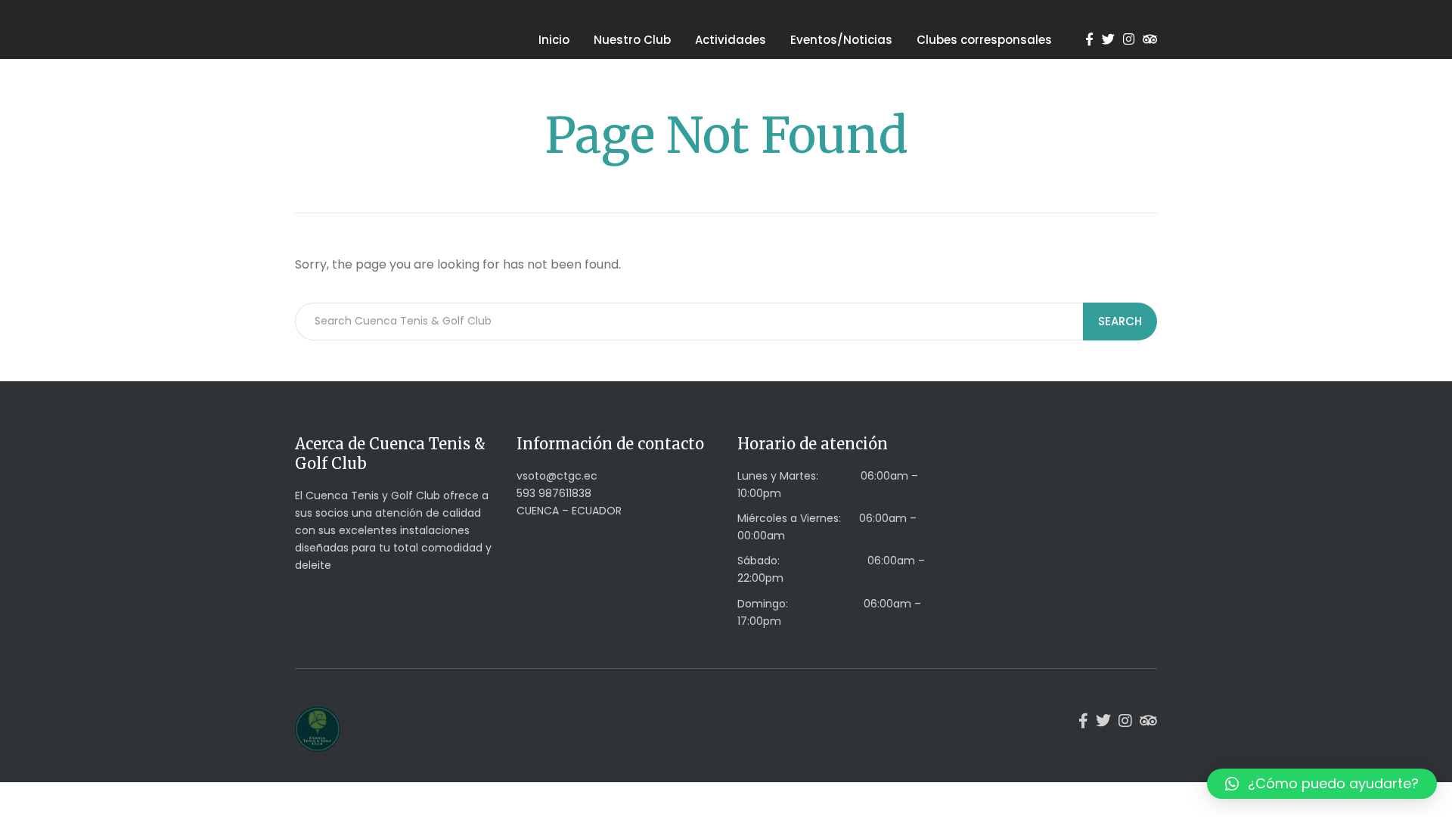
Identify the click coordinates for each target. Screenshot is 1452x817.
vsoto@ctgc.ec (557, 475)
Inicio (553, 40)
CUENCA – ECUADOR (569, 510)
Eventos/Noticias (841, 40)
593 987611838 (554, 493)
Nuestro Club (632, 40)
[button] (1322, 784)
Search (1120, 321)
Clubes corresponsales (984, 40)
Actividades (730, 40)
